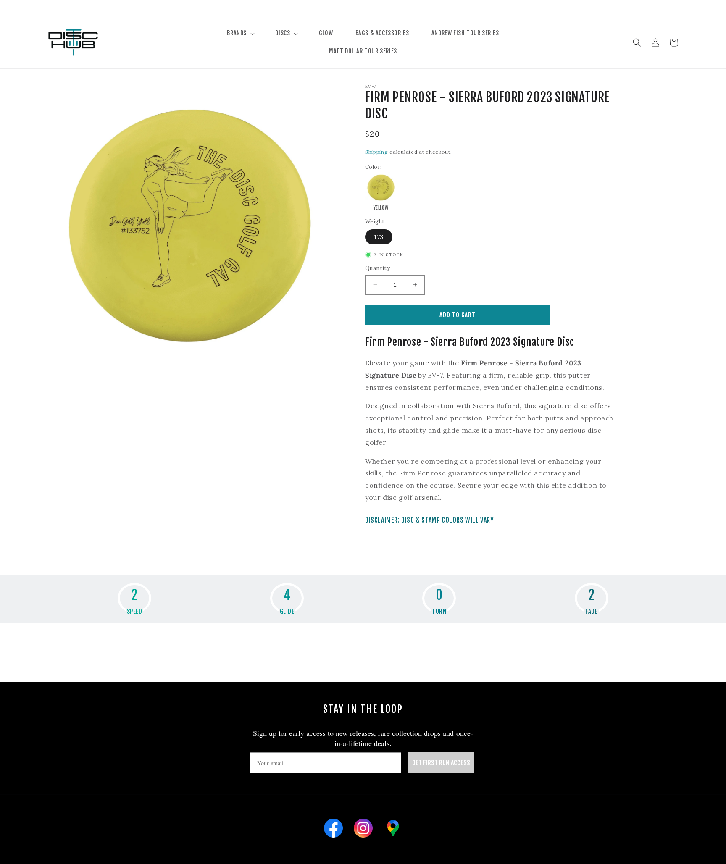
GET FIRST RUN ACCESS (441, 763)
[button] (240, 33)
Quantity (377, 268)
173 (379, 237)
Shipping (376, 152)
